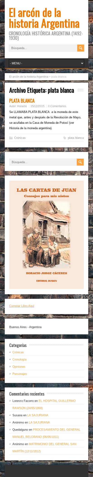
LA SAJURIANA (37, 415)
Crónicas (20, 138)
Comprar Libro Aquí (21, 306)
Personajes (19, 374)
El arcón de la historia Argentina (44, 17)
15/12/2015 (37, 106)
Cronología (19, 359)
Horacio (22, 106)
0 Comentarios (57, 106)
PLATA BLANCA (22, 100)
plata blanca (76, 138)
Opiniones (19, 366)
